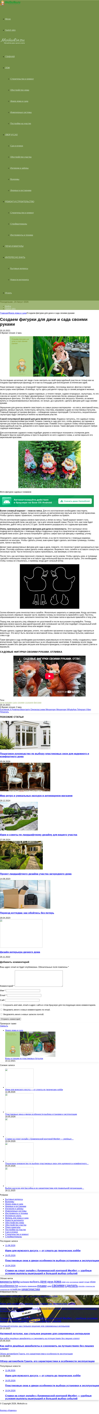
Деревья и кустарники (20, 190)
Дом (7, 68)
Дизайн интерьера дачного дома (20, 952)
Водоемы (14, 179)
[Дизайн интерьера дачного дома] (21, 947)
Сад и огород (16, 146)
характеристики (30, 1289)
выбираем (24, 1282)
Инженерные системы (21, 112)
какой (81, 1282)
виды (16, 1281)
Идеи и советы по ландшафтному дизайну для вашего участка (38, 834)
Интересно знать (15, 257)
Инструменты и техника (21, 235)
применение (32, 1286)
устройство (15, 1289)
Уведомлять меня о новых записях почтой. (23, 1014)
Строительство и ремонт (22, 79)
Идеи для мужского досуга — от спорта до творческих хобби (34, 1090)
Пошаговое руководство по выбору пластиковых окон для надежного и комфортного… (47, 1163)
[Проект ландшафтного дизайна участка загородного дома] (21, 869)
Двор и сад (11, 135)
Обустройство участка (20, 157)
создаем (29, 702)
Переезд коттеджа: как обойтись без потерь (27, 913)
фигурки (37, 702)
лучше (86, 1282)
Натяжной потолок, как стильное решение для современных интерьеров (45, 1333)
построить (22, 1286)
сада (14, 702)
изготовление (74, 1282)
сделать (71, 1286)
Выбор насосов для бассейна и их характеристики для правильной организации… (44, 1188)
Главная (4, 313)
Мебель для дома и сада (16, 1218)
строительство (5, 1289)
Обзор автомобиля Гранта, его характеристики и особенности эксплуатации (47, 1361)
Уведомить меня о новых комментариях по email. (26, 1010)
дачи (2, 702)
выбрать (35, 1281)
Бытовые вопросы (19, 268)
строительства (90, 1286)
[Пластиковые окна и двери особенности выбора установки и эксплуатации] (19, 1112)
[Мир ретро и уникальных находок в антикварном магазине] (25, 790)
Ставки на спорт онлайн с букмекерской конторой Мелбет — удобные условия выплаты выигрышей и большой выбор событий (49, 1319)
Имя (2, 990)
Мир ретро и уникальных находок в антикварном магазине (36, 795)
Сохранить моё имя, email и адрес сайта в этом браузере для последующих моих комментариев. (49, 1005)
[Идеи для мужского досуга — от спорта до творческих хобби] (19, 1087)
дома (57, 1281)
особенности (9, 1285)
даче (43, 1281)
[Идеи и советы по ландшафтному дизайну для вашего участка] (19, 830)
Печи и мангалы (14, 246)
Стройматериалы (18, 224)
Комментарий (7, 986)
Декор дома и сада (19, 101)
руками (8, 702)
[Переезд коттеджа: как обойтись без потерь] (25, 908)
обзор (93, 1282)
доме (64, 1282)
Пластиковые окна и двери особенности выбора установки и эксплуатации (41, 1114)
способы (81, 1286)
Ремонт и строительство (19, 201)
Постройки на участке (20, 123)
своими (20, 702)
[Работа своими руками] (10, 6)
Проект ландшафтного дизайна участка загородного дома (36, 873)
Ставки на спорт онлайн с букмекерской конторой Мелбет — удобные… (39, 1139)
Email (3, 995)
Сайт (2, 1000)
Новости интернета (19, 280)
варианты (6, 1281)
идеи (67, 1282)
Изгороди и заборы (19, 168)
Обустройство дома (19, 90)
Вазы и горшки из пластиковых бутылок (24, 1058)
